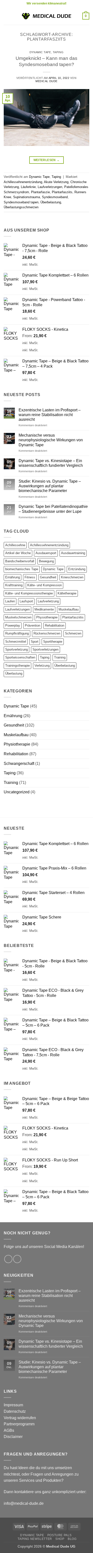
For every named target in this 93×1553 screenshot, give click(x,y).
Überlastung (13, 673)
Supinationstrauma (26, 197)
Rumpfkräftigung (17, 633)
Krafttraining (14, 585)
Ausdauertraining (73, 553)
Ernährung (12, 577)
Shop (59, 1539)
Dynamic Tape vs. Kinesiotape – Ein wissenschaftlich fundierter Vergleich (51, 463)
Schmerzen (73, 633)
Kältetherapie (67, 593)
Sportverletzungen (45, 649)
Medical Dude (46, 81)
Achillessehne (15, 545)
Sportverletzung (16, 649)
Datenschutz (15, 1411)
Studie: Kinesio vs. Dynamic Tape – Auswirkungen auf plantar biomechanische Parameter (50, 486)
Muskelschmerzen (18, 617)
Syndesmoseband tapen (21, 202)
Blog (72, 1539)
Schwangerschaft (19, 763)
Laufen (10, 601)
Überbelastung (50, 202)
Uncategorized (17, 792)
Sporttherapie (52, 641)
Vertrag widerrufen (20, 1418)
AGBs (9, 1430)
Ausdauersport (45, 553)
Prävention (32, 625)
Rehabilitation (54, 625)
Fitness (30, 577)
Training (59, 657)
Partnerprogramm (19, 1424)
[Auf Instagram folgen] (17, 1259)
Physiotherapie (47, 617)
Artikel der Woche (18, 553)
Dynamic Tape (40, 52)
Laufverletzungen (50, 187)
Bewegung (46, 561)
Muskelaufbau (69, 609)
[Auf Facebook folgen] (8, 1259)
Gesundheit (48, 577)
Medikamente (44, 609)
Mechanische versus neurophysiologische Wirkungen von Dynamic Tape (51, 440)
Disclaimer (13, 1437)
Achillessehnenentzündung (23, 182)
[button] (7, 16)
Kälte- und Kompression (44, 585)
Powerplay (12, 625)
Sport (34, 641)
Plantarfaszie (40, 192)
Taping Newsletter (35, 1539)
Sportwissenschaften (20, 657)
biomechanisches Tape (21, 569)
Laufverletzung (48, 601)
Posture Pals (59, 1535)
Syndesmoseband (55, 197)
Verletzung (42, 665)
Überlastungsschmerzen (21, 207)
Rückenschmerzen (46, 633)
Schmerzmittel (15, 641)
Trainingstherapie (17, 665)
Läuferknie (28, 187)
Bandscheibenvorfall (19, 561)
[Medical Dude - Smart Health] (46, 16)
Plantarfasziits (62, 192)
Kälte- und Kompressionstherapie (29, 593)
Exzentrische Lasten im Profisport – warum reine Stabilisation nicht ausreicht (50, 415)
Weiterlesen (46, 160)
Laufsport (26, 601)
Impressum (13, 1405)
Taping (58, 52)
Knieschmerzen (72, 577)
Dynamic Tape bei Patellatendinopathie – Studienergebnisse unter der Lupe (53, 508)
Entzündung (76, 569)
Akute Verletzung (56, 182)
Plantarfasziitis (73, 617)
